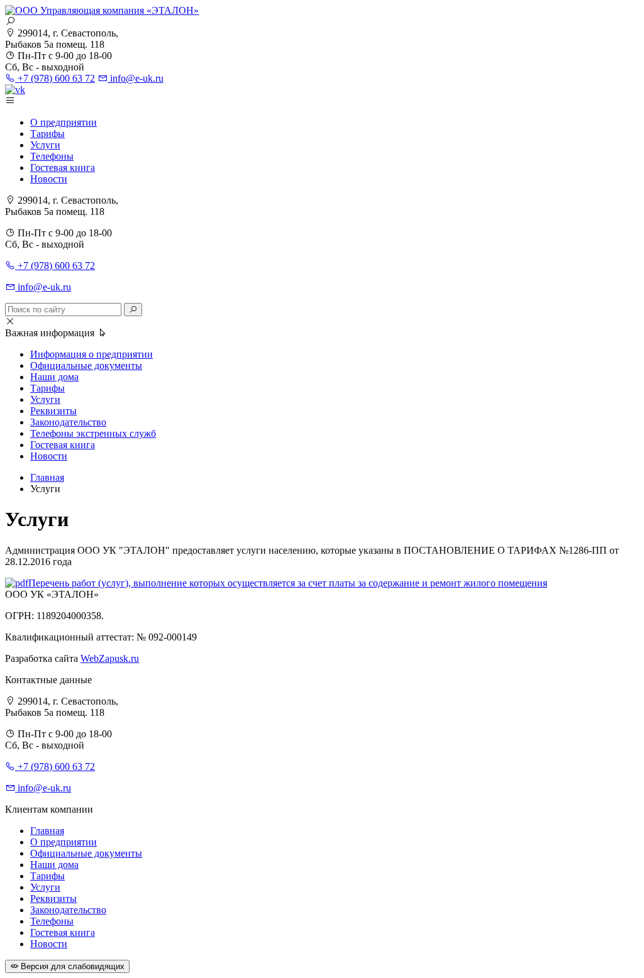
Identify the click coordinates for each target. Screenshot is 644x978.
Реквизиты (53, 410)
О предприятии (63, 122)
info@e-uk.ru (136, 78)
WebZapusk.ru (109, 658)
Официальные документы (86, 365)
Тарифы (47, 133)
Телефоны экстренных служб (93, 433)
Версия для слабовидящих (71, 966)
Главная (47, 830)
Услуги (45, 145)
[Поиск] (133, 309)
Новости (48, 178)
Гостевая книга (62, 167)
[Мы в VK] (15, 89)
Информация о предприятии (91, 354)
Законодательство (68, 422)
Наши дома (54, 376)
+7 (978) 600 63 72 (55, 78)
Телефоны (52, 156)
